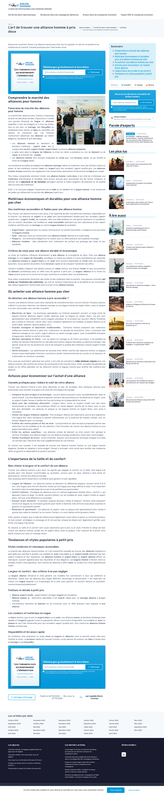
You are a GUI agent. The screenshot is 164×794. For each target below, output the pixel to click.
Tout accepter (116, 790)
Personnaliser (134, 790)
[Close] (125, 379)
